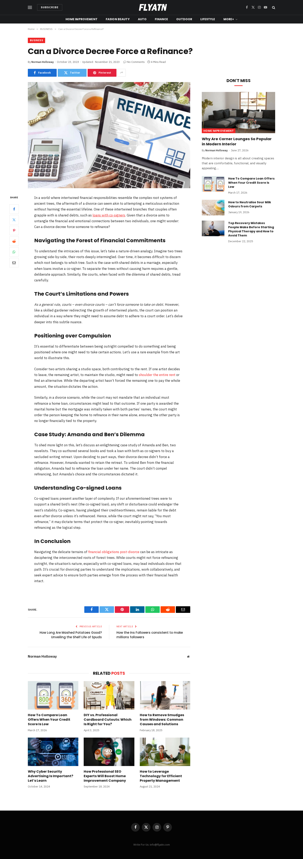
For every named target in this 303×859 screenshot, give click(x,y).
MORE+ (228, 19)
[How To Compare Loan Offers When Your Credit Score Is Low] (53, 695)
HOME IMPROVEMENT (81, 19)
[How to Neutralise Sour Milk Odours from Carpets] (213, 207)
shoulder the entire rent (157, 375)
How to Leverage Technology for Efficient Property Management (161, 776)
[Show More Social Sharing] (121, 73)
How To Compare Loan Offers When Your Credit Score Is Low (49, 719)
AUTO (142, 19)
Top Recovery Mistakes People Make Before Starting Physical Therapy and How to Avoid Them (251, 229)
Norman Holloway (42, 62)
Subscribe (50, 7)
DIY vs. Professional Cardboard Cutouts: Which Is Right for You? (108, 719)
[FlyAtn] (151, 7)
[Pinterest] (14, 230)
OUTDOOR (184, 19)
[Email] (14, 262)
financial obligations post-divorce (113, 552)
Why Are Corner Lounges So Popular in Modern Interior (237, 141)
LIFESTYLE (207, 19)
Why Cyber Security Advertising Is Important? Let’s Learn (50, 776)
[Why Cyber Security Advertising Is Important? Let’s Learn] (53, 752)
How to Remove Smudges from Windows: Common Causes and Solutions (162, 719)
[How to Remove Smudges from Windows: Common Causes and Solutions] (165, 695)
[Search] (273, 7)
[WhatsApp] (14, 252)
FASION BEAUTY (118, 19)
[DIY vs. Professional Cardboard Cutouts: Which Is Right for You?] (109, 695)
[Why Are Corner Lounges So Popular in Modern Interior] (238, 112)
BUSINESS (36, 40)
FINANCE (161, 19)
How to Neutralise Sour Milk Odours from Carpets (249, 204)
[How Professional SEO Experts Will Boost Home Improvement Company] (109, 752)
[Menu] (30, 7)
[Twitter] (14, 219)
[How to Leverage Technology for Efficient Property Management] (165, 752)
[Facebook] (14, 209)
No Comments (136, 62)
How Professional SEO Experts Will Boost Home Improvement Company (105, 776)
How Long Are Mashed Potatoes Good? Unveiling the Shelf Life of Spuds (71, 634)
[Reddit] (14, 241)
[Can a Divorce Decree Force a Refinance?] (109, 135)
